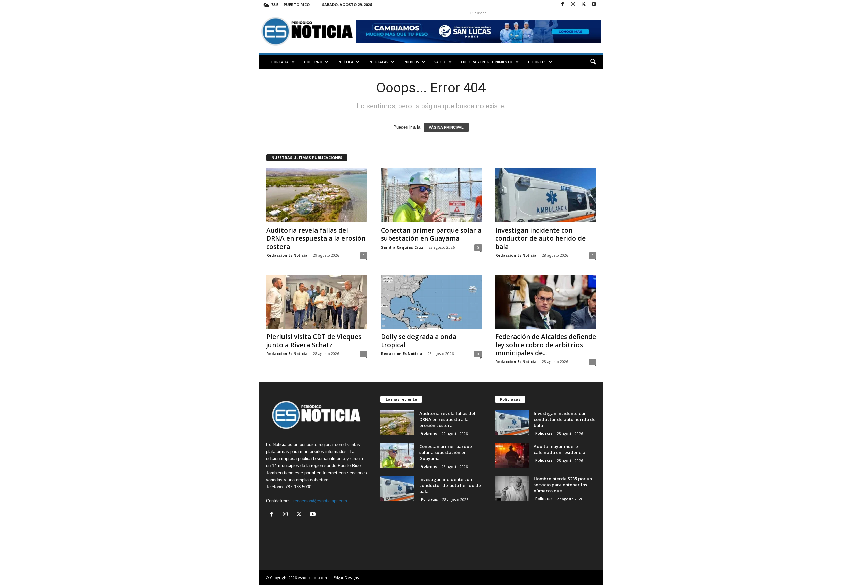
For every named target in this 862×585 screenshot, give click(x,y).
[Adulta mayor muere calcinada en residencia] (512, 455)
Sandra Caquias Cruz (402, 247)
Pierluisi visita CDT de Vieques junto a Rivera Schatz (313, 340)
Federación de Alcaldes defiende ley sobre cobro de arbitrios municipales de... (545, 344)
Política (345, 62)
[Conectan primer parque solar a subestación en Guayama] (431, 195)
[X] (583, 4)
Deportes (537, 62)
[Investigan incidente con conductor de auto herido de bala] (545, 195)
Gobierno (313, 62)
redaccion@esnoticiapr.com (320, 500)
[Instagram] (573, 4)
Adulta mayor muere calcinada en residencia (559, 449)
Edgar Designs (346, 577)
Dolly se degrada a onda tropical (418, 340)
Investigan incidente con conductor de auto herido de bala (540, 238)
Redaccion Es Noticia (287, 255)
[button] (593, 62)
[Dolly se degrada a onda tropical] (431, 302)
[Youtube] (594, 4)
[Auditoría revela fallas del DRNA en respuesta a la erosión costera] (316, 195)
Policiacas (378, 62)
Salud (439, 62)
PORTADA (280, 62)
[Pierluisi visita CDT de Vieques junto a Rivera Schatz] (316, 302)
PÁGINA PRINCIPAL (446, 127)
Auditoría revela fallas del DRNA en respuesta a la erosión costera (315, 238)
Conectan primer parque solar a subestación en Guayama (431, 234)
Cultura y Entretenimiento (486, 62)
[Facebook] (563, 4)
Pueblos (411, 62)
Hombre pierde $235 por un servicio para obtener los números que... (563, 485)
